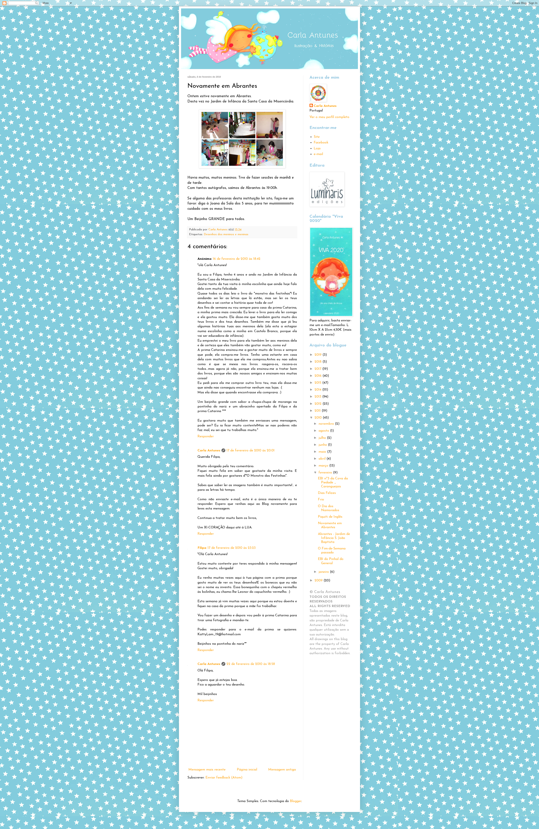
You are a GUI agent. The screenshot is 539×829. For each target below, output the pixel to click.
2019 (319, 355)
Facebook (321, 142)
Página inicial (247, 769)
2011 (318, 411)
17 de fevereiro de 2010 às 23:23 (232, 548)
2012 (319, 404)
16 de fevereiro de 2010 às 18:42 (236, 259)
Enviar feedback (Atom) (224, 777)
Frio (321, 499)
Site (317, 137)
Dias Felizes (327, 493)
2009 (319, 580)
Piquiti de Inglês (330, 517)
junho (323, 445)
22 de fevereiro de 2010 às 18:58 (251, 664)
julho (323, 438)
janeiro (324, 572)
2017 (318, 369)
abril (323, 458)
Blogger (295, 801)
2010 (319, 417)
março (324, 465)
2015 (318, 383)
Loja (317, 148)
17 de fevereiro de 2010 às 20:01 (251, 450)
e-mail (318, 154)
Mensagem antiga (282, 769)
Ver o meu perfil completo (329, 117)
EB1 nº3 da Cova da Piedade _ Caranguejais (333, 482)
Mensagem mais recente (206, 769)
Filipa (201, 548)
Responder (205, 436)
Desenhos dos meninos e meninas (226, 234)
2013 (318, 396)
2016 (319, 376)
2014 (318, 389)
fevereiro (326, 472)
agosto (324, 430)
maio (323, 452)
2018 (319, 361)
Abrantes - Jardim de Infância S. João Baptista (334, 538)
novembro (327, 424)
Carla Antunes (208, 450)
